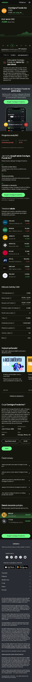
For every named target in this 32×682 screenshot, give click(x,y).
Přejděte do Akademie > (17, 396)
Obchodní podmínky (11, 647)
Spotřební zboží (10, 441)
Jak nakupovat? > (23, 55)
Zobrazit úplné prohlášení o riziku (23, 647)
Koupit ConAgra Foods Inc (16, 102)
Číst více (5, 390)
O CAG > (13, 55)
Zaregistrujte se (4, 49)
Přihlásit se (22, 2)
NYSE (25, 441)
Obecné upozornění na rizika (8, 654)
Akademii (11, 200)
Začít (6, 448)
